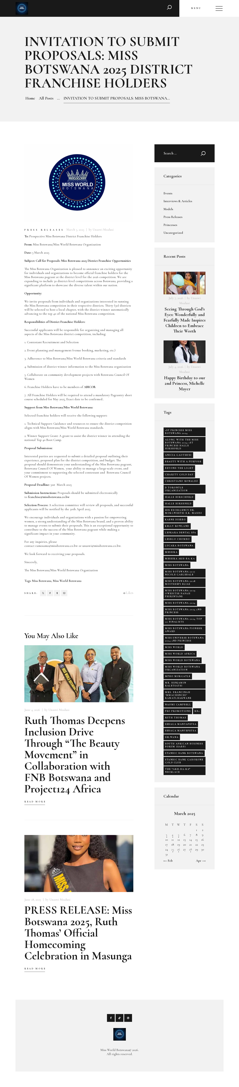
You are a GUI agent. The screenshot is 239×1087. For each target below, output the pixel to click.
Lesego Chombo (177, 539)
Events (168, 193)
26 (178, 849)
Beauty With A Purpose (183, 461)
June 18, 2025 (32, 900)
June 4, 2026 (32, 710)
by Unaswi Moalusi (101, 230)
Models (168, 209)
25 (172, 849)
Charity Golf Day (179, 474)
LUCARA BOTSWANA (179, 545)
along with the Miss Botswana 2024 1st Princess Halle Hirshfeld (182, 444)
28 (190, 849)
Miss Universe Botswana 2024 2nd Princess (184, 639)
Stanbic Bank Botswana (184, 753)
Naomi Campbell (178, 704)
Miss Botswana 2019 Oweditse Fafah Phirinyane (180, 593)
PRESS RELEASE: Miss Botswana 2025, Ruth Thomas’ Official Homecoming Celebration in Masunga (78, 932)
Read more (35, 801)
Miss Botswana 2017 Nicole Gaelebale (180, 573)
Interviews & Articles (178, 201)
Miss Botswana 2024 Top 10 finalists (183, 620)
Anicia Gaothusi (178, 455)
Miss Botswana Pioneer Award (183, 630)
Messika (171, 552)
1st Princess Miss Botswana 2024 (178, 432)
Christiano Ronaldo (181, 481)
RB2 (197, 711)
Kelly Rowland (177, 526)
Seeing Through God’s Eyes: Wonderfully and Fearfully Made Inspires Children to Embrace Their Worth (185, 320)
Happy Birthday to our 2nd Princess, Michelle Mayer (184, 383)
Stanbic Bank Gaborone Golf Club (184, 761)
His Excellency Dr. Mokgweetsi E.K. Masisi (183, 511)
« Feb (169, 861)
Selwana (172, 737)
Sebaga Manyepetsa (180, 730)
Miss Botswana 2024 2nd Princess (183, 611)
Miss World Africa (180, 653)
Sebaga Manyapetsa (181, 724)
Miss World (174, 647)
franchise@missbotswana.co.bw (49, 497)
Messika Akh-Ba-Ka (180, 558)
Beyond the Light (179, 468)
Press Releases (44, 230)
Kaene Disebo (175, 519)
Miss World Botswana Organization (182, 668)
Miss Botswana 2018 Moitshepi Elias (180, 582)
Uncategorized (173, 233)
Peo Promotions (178, 711)
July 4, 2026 (175, 367)
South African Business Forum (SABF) (184, 745)
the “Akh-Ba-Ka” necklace (178, 770)
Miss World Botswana (67, 581)
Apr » (200, 861)
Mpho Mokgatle (178, 676)
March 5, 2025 (75, 230)
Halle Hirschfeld (179, 497)
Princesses (170, 225)
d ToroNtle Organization (176, 489)
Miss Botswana (41, 581)
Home (30, 98)
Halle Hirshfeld (178, 503)
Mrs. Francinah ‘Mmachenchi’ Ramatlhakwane (178, 695)
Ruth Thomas (175, 717)
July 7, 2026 (176, 298)
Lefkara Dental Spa (180, 532)
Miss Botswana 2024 (180, 603)
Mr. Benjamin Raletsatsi (175, 684)
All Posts (46, 98)
